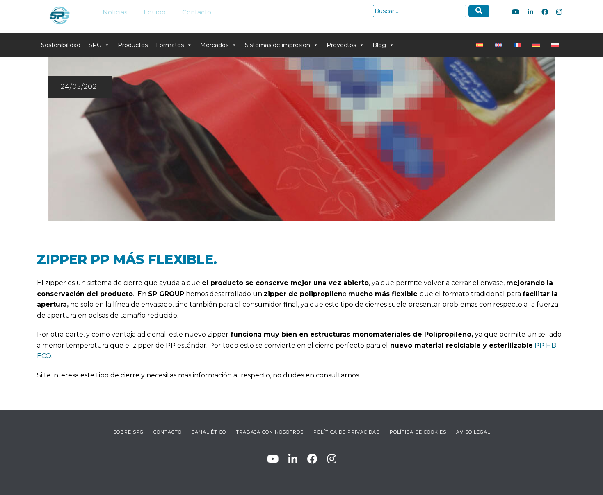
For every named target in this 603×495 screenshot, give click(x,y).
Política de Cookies (418, 432)
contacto (167, 432)
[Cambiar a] (481, 45)
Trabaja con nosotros (270, 432)
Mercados (214, 45)
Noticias (115, 12)
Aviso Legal (473, 432)
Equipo (155, 12)
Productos (133, 45)
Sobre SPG (128, 432)
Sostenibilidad (60, 45)
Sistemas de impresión (277, 45)
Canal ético (209, 432)
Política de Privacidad (346, 432)
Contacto (196, 12)
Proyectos (341, 45)
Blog (379, 45)
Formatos (170, 45)
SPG (95, 45)
